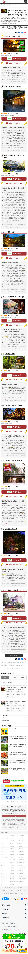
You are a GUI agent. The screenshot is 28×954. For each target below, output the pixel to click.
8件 (17, 53)
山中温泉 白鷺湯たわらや (13, 405)
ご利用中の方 (5, 917)
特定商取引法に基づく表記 (17, 933)
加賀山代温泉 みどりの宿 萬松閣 (14, 156)
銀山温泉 (12, 843)
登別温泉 (12, 835)
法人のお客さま (6, 909)
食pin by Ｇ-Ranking (13, 893)
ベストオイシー (18, 890)
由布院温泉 (21, 881)
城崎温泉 (2, 865)
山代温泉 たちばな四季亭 (12, 86)
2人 (14, 691)
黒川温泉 (21, 873)
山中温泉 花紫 (10, 232)
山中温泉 (18, 694)
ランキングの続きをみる (14, 655)
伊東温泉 (12, 854)
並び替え (3, 682)
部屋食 (8, 696)
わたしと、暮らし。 (5, 890)
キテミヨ (12, 890)
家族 (8, 691)
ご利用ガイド (13, 887)
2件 (17, 315)
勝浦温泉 (2, 868)
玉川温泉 (21, 876)
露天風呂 (23, 694)
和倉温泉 (12, 857)
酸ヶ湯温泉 (12, 876)
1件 (17, 555)
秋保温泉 (12, 840)
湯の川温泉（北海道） (4, 838)
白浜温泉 (21, 865)
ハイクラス (13, 710)
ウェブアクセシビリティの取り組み (10, 926)
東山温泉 (21, 840)
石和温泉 (21, 851)
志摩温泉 (2, 881)
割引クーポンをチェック (15, 63)
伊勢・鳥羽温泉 (22, 878)
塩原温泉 (12, 848)
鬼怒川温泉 (3, 848)
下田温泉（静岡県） (4, 858)
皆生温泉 (21, 870)
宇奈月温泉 (21, 859)
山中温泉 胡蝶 (10, 354)
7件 (17, 113)
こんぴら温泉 (22, 868)
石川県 (22, 691)
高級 (8, 710)
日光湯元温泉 (3, 878)
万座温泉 (12, 846)
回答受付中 (14, 677)
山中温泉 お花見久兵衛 (12, 36)
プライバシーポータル (19, 930)
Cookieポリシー (6, 933)
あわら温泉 (12, 859)
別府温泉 (12, 873)
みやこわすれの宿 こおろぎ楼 (14, 297)
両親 (12, 705)
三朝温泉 (2, 870)
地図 (18, 55)
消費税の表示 (13, 923)
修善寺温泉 (21, 854)
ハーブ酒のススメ (21, 893)
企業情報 (4, 913)
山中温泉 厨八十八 (11, 529)
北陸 (18, 691)
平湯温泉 (12, 862)
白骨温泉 (2, 851)
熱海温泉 (2, 884)
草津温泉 (21, 843)
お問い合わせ (5, 923)
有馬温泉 (12, 865)
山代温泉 (18, 708)
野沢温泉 (21, 848)
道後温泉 (12, 868)
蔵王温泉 (2, 843)
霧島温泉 (2, 876)
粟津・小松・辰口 (6, 720)
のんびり (13, 696)
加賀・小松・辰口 (10, 694)
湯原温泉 (2, 873)
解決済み (23, 677)
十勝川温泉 (21, 835)
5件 (17, 248)
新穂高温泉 (21, 862)
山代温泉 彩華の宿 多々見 (14, 590)
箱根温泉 (12, 878)
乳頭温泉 (12, 838)
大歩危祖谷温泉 (13, 881)
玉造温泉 (12, 870)
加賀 (24, 705)
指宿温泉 (12, 884)
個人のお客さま (6, 905)
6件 (17, 174)
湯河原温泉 (3, 854)
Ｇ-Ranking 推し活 (5, 893)
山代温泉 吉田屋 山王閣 (13, 460)
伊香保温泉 (3, 846)
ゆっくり (19, 710)
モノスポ (23, 890)
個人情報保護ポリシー (7, 930)
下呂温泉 (2, 862)
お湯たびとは (7, 887)
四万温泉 (21, 846)
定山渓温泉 (3, 835)
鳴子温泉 (21, 838)
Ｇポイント (20, 887)
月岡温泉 (12, 851)
